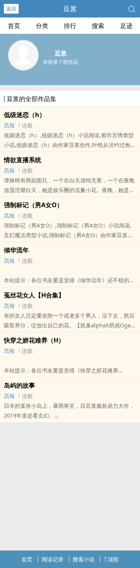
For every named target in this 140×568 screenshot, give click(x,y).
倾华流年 (16, 250)
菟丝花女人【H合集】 (34, 295)
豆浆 (70, 8)
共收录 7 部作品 (60, 61)
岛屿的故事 (19, 385)
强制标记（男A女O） (33, 205)
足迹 (126, 25)
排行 (70, 25)
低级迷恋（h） (25, 114)
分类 (42, 25)
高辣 (9, 125)
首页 (14, 25)
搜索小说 (83, 559)
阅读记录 (52, 559)
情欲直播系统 (22, 160)
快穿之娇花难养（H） (34, 340)
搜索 (98, 25)
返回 (11, 8)
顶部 (113, 559)
